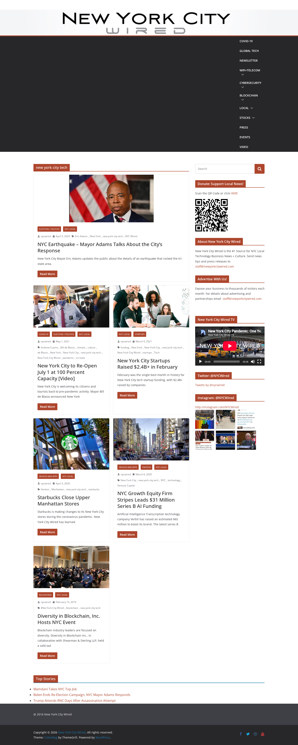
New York (95, 236)
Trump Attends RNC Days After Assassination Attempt (74, 700)
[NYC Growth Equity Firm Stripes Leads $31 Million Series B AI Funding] (151, 439)
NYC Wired (131, 236)
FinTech (146, 467)
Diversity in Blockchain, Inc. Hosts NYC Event (69, 618)
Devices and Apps (48, 476)
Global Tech (249, 51)
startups (147, 352)
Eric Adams (81, 236)
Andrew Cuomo (49, 347)
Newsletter (249, 60)
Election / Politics (49, 229)
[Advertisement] (135, 94)
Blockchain (45, 594)
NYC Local (70, 229)
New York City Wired (49, 358)
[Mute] (253, 362)
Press (244, 127)
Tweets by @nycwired (210, 385)
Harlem (45, 489)
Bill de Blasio (67, 347)
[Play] (200, 362)
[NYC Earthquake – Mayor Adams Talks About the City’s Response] (111, 198)
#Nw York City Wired (52, 608)
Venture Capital (126, 485)
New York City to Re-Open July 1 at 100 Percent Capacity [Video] (67, 371)
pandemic (68, 358)
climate (81, 347)
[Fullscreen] (259, 362)
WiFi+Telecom (250, 70)
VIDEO (244, 147)
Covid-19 (246, 41)
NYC (163, 480)
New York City (71, 352)
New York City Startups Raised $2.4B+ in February (147, 363)
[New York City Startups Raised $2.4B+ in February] (151, 306)
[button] (242, 74)
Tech (157, 352)
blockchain (72, 608)
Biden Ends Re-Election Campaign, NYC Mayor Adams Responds (81, 695)
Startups (140, 334)
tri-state (80, 358)
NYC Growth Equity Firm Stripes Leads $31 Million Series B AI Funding (146, 499)
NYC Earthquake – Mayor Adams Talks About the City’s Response (100, 247)
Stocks (245, 118)
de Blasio (43, 352)
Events (245, 137)
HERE (234, 193)
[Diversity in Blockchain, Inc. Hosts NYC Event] (71, 567)
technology (174, 480)
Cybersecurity (250, 83)
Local (244, 108)
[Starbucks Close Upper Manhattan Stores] (71, 444)
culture (91, 347)
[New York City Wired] (149, 12)
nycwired (46, 236)
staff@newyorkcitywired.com (214, 266)
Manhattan (57, 489)
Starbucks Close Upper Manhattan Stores (64, 500)
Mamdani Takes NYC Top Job (55, 689)
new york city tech (113, 236)
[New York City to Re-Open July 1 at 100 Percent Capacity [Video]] (71, 306)
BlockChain (249, 95)
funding (125, 347)
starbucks (93, 489)
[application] (230, 345)
